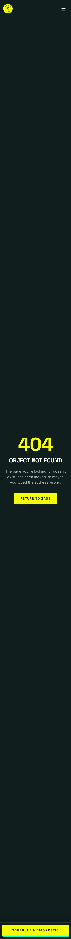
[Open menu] (63, 8)
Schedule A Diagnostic (35, 930)
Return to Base (35, 498)
